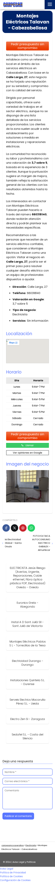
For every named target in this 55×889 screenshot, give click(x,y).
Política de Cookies (11, 876)
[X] (14, 528)
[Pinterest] (23, 528)
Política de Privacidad (13, 872)
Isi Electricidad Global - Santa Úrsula (13, 543)
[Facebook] (6, 528)
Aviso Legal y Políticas (24, 862)
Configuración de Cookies (15, 880)
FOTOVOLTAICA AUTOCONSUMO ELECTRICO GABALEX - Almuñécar (41, 543)
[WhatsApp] (31, 528)
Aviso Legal (6, 868)
